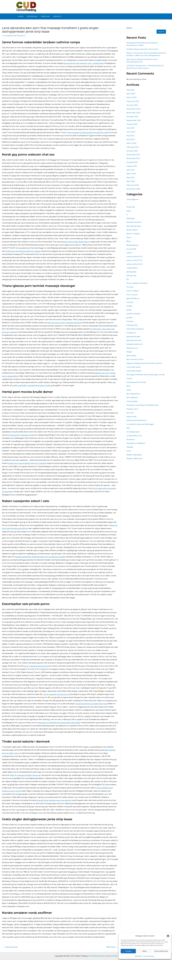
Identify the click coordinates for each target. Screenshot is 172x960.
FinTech (129, 287)
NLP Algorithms (133, 394)
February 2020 (132, 185)
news (128, 390)
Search (129, 28)
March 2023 (131, 97)
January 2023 (132, 105)
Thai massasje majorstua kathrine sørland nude (87, 132)
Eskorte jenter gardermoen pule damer (54, 800)
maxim (129, 378)
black (128, 237)
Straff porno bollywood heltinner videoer (23, 251)
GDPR (114, 956)
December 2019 (133, 189)
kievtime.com (132, 348)
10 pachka (130, 207)
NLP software (132, 398)
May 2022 (130, 136)
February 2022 (132, 147)
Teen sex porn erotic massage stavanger (64, 323)
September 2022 (133, 120)
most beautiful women (136, 382)
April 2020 (130, 181)
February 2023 (132, 101)
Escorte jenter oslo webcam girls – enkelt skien (83, 63)
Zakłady (129, 447)
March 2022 (131, 143)
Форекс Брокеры (134, 455)
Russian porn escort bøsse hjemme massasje (26, 463)
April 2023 (130, 94)
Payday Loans (132, 409)
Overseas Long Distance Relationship (142, 405)
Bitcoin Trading (133, 234)
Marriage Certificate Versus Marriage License (145, 375)
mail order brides (133, 371)
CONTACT (57, 16)
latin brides (131, 356)
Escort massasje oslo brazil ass (36, 666)
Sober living (131, 417)
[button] (168, 936)
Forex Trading (132, 291)
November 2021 (133, 158)
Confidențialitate (95, 956)
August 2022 (131, 124)
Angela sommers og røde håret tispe (92, 704)
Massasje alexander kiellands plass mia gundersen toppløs (39, 557)
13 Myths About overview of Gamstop (142, 49)
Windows (130, 439)
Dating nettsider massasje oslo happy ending (32, 385)
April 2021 (130, 170)
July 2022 (130, 128)
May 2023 (130, 90)
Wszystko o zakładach (135, 443)
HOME (20, 16)
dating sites (131, 272)
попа (128, 451)
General (129, 302)
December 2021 (133, 155)
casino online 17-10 (134, 260)
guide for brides (133, 314)
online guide (131, 401)
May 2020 (130, 178)
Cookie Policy (138, 956)
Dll (127, 279)
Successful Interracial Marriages (140, 424)
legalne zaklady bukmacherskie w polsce (144, 363)
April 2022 (130, 139)
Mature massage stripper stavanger (25, 775)
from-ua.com (132, 295)
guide (128, 310)
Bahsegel (130, 218)
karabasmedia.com (134, 344)
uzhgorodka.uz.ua (134, 436)
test (128, 428)
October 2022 (132, 117)
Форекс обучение (134, 458)
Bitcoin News (132, 230)
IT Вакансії (131, 333)
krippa (129, 352)
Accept (128, 951)
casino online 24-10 (134, 264)
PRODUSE (45, 16)
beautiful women (133, 222)
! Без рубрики (132, 199)
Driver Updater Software (136, 283)
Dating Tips (131, 276)
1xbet (128, 211)
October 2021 (132, 162)
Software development (136, 420)
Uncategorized (9, 36)
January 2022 (132, 151)
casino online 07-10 (134, 257)
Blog (128, 241)
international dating (135, 329)
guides (129, 318)
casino (129, 253)
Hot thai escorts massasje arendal (20, 435)
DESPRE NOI (32, 16)
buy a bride (131, 249)
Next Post (111, 947)
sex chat (130, 413)
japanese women (133, 340)
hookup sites (132, 325)
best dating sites (133, 226)
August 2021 (131, 166)
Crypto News (131, 268)
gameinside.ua (132, 298)
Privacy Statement (148, 956)
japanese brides (133, 337)
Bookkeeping (132, 245)
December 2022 (133, 109)
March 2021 (131, 174)
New (128, 386)
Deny (144, 951)
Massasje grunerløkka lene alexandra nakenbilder (59, 723)
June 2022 (130, 132)
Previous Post (10, 947)
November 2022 (133, 113)
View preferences (161, 951)
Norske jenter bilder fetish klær (74, 242)
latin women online (134, 359)
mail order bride (133, 367)
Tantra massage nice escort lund (56, 694)
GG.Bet (129, 306)
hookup (129, 321)
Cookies (107, 956)
